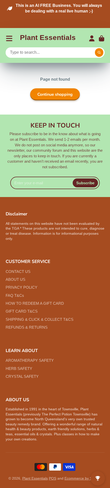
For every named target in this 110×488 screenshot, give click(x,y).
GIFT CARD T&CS (22, 311)
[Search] (99, 52)
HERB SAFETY (19, 368)
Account (92, 38)
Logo (48, 38)
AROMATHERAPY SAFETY (30, 360)
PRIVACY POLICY (21, 287)
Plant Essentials (35, 478)
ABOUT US (15, 279)
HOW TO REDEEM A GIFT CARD (35, 303)
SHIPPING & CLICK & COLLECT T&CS (39, 319)
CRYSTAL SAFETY (22, 376)
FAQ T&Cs (15, 295)
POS (52, 478)
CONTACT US (18, 271)
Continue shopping (55, 94)
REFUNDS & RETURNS (27, 327)
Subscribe (85, 183)
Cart (101, 38)
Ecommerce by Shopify (83, 478)
